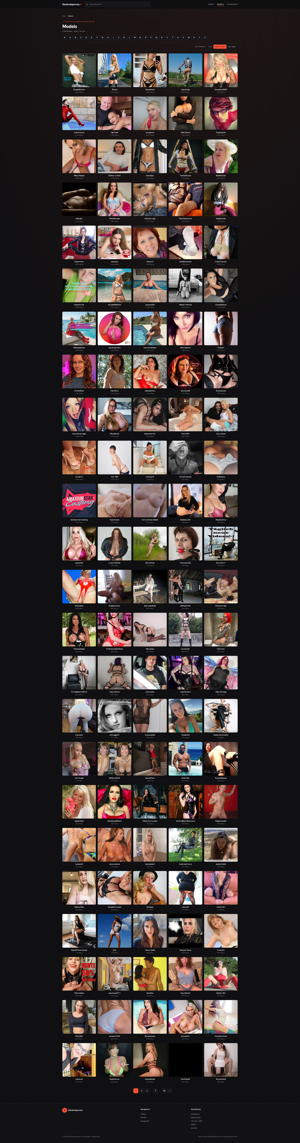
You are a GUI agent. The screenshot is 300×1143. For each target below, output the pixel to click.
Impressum (195, 1114)
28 (164, 1091)
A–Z (210, 47)
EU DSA (194, 1128)
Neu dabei (232, 47)
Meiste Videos (220, 47)
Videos (211, 4)
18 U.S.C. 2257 (196, 1121)
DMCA (193, 1124)
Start (64, 16)
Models (220, 4)
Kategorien (232, 4)
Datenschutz (196, 1117)
